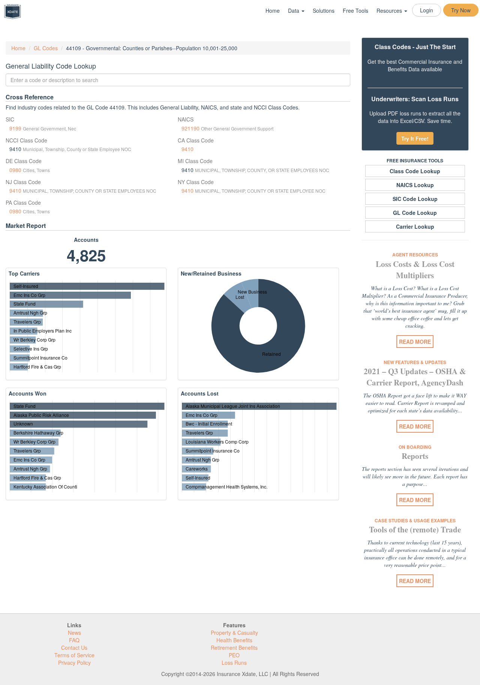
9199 (15, 128)
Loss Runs (234, 662)
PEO (234, 655)
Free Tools (355, 10)
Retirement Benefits (234, 647)
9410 (188, 149)
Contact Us (74, 647)
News (74, 632)
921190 (191, 128)
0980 (15, 170)
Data (294, 10)
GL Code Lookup (415, 212)
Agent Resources (415, 254)
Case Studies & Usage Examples (415, 520)
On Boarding (415, 447)
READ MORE (415, 341)
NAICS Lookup (415, 185)
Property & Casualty (234, 632)
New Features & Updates (415, 362)
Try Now (461, 10)
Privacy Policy (74, 662)
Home (273, 10)
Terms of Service (74, 655)
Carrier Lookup (415, 226)
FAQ (74, 640)
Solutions (323, 10)
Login (426, 10)
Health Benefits (234, 640)
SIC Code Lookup (415, 198)
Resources (390, 10)
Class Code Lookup (415, 171)
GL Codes (46, 48)
